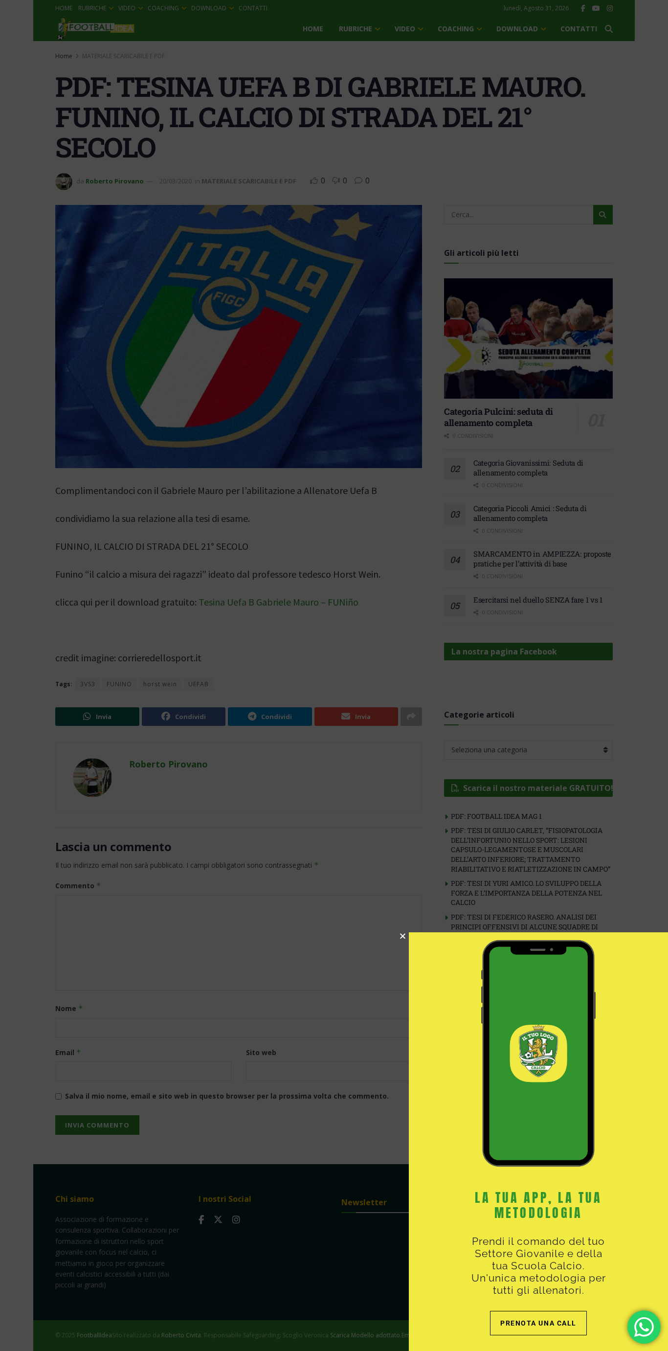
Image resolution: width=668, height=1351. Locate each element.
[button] (402, 936)
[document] (334, 675)
